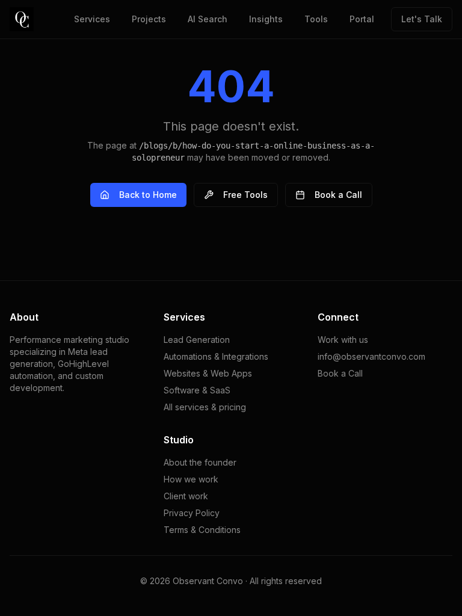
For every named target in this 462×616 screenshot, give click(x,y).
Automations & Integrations (216, 356)
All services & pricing (205, 407)
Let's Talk (421, 19)
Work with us (343, 339)
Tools (316, 19)
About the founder (200, 462)
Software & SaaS (197, 390)
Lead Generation (197, 339)
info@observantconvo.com (371, 356)
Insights (266, 19)
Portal (362, 19)
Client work (186, 496)
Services (92, 19)
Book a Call (338, 194)
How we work (191, 479)
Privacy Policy (192, 513)
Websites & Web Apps (208, 373)
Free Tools (245, 194)
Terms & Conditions (202, 530)
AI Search (207, 19)
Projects (149, 19)
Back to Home (148, 194)
